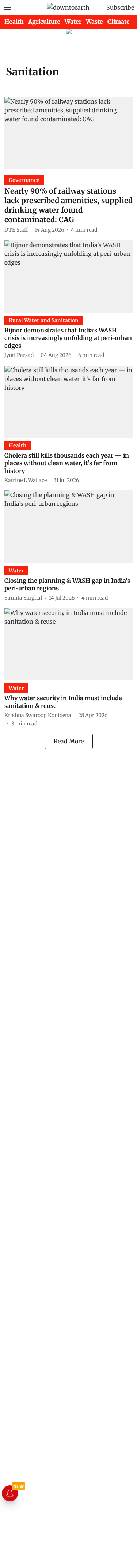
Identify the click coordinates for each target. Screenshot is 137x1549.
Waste (94, 21)
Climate (118, 21)
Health (14, 21)
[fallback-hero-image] (68, 133)
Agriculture (44, 21)
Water (73, 21)
